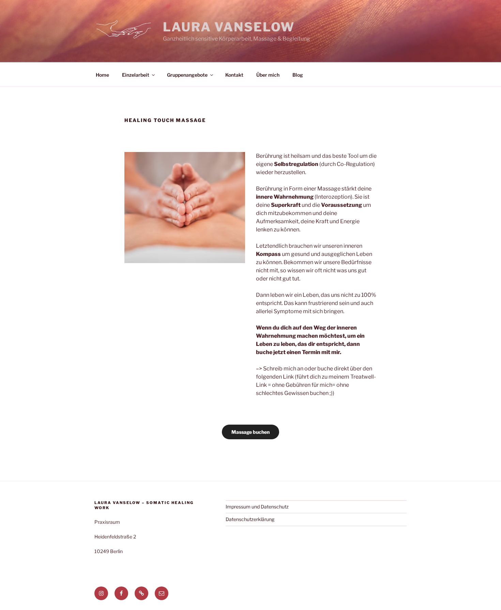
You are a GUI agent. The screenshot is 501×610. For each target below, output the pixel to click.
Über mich (267, 75)
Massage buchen (250, 432)
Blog (297, 75)
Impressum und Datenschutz (257, 506)
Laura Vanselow (229, 26)
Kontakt (234, 75)
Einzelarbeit (135, 75)
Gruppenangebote (187, 75)
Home (102, 75)
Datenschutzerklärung (250, 519)
